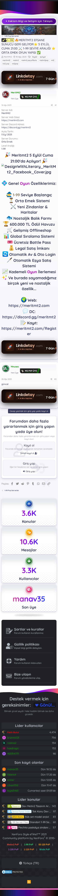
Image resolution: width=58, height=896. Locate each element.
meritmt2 (6, 60)
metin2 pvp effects (29, 60)
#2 (55, 379)
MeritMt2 (8, 57)
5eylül (34, 57)
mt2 (52, 60)
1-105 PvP (13, 849)
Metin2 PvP (13, 844)
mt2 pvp (6, 64)
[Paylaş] (52, 105)
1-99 (16, 194)
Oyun (25, 183)
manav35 (29, 598)
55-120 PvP (44, 844)
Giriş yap (30, 471)
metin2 (16, 60)
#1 (56, 105)
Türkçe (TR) (30, 863)
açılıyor (43, 57)
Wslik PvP (44, 849)
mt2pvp (15, 64)
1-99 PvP (28, 844)
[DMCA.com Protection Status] (12, 873)
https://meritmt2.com (12, 120)
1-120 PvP (29, 849)
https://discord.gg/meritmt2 (16, 127)
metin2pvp (44, 60)
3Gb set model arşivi (30, 816)
